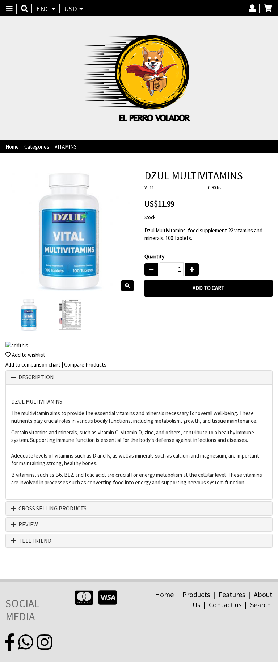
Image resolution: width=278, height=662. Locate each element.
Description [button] (36, 377)
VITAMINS (66, 146)
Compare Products (85, 364)
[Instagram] (44, 642)
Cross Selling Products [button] (52, 508)
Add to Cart (208, 288)
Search (260, 604)
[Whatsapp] (25, 642)
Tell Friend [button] (34, 541)
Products (196, 594)
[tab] (139, 377)
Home (12, 146)
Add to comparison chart (32, 364)
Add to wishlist (28, 354)
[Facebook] (9, 642)
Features (232, 594)
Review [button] (27, 524)
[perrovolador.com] (136, 78)
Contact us (225, 604)
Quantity (154, 256)
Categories (36, 146)
